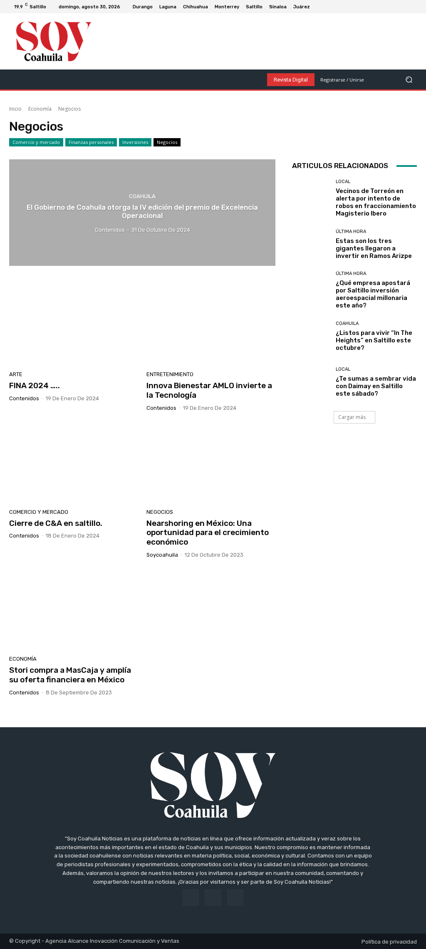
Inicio (15, 108)
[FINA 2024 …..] (73, 324)
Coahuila (142, 196)
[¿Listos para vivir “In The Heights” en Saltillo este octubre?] (310, 336)
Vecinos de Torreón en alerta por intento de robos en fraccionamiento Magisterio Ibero (376, 202)
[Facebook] (394, 7)
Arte (15, 374)
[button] (409, 79)
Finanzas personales (91, 142)
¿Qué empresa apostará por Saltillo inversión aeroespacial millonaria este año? (373, 294)
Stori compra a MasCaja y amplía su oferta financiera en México (70, 674)
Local (343, 181)
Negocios (167, 142)
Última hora (351, 231)
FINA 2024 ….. (34, 385)
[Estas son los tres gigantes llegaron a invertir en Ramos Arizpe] (310, 244)
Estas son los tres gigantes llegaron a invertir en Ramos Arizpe (374, 248)
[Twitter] (414, 7)
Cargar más (352, 417)
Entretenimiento (169, 374)
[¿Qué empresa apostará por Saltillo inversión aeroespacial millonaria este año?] (310, 290)
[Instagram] (404, 7)
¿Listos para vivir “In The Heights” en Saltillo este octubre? (374, 340)
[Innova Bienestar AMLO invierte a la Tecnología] (210, 324)
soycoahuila (162, 555)
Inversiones (135, 142)
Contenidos (24, 398)
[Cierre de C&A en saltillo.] (73, 462)
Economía (40, 108)
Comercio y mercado (36, 142)
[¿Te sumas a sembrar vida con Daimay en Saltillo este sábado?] (310, 382)
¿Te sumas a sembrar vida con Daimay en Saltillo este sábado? (376, 386)
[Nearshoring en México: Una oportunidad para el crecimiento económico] (210, 462)
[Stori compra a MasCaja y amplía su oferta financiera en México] (73, 609)
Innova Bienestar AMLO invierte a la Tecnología (209, 390)
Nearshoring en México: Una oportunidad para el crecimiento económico (207, 532)
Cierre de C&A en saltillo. (55, 523)
